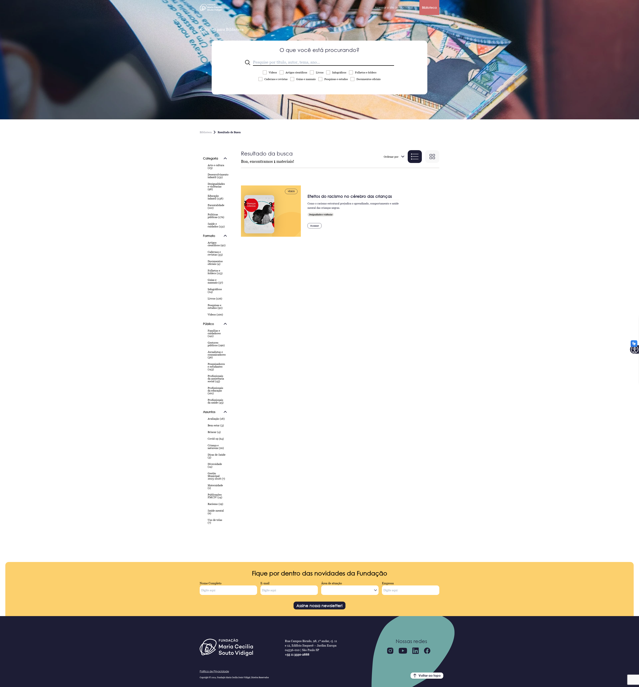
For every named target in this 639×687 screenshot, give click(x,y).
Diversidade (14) (215, 465)
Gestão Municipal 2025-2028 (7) (216, 476)
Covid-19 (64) (216, 438)
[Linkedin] (415, 651)
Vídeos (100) (215, 314)
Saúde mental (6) (216, 512)
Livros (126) (215, 298)
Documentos (368, 79)
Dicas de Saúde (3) (216, 456)
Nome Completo (210, 583)
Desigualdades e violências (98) (216, 186)
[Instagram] (390, 651)
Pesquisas (336, 79)
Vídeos (273, 72)
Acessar (314, 225)
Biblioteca (429, 7)
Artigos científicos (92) (216, 244)
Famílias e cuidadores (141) (214, 333)
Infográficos (339, 72)
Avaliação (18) (216, 418)
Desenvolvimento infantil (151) (218, 176)
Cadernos (276, 79)
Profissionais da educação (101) (215, 390)
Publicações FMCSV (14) (215, 496)
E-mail (264, 583)
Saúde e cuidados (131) (216, 225)
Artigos (296, 72)
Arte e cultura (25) (216, 166)
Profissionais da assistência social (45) (216, 378)
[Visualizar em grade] (432, 156)
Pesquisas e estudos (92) (215, 306)
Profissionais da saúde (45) (215, 401)
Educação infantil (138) (215, 197)
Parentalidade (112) (216, 206)
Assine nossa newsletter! (319, 605)
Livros (319, 72)
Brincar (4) (214, 431)
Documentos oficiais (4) (215, 262)
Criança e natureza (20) (216, 446)
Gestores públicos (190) (216, 344)
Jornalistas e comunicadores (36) (217, 354)
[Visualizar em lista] (415, 156)
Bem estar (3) (216, 425)
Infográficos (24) (215, 290)
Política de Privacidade (214, 671)
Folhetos (365, 72)
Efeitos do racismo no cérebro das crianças (350, 196)
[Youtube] (403, 651)
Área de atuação (331, 583)
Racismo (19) (215, 503)
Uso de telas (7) (215, 521)
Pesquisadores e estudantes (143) (216, 366)
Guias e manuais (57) (215, 281)
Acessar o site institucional (394, 7)
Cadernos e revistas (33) (215, 253)
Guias (306, 79)
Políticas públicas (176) (216, 216)
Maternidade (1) (215, 486)
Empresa (388, 583)
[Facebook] (427, 651)
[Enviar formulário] (247, 62)
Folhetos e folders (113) (215, 272)
